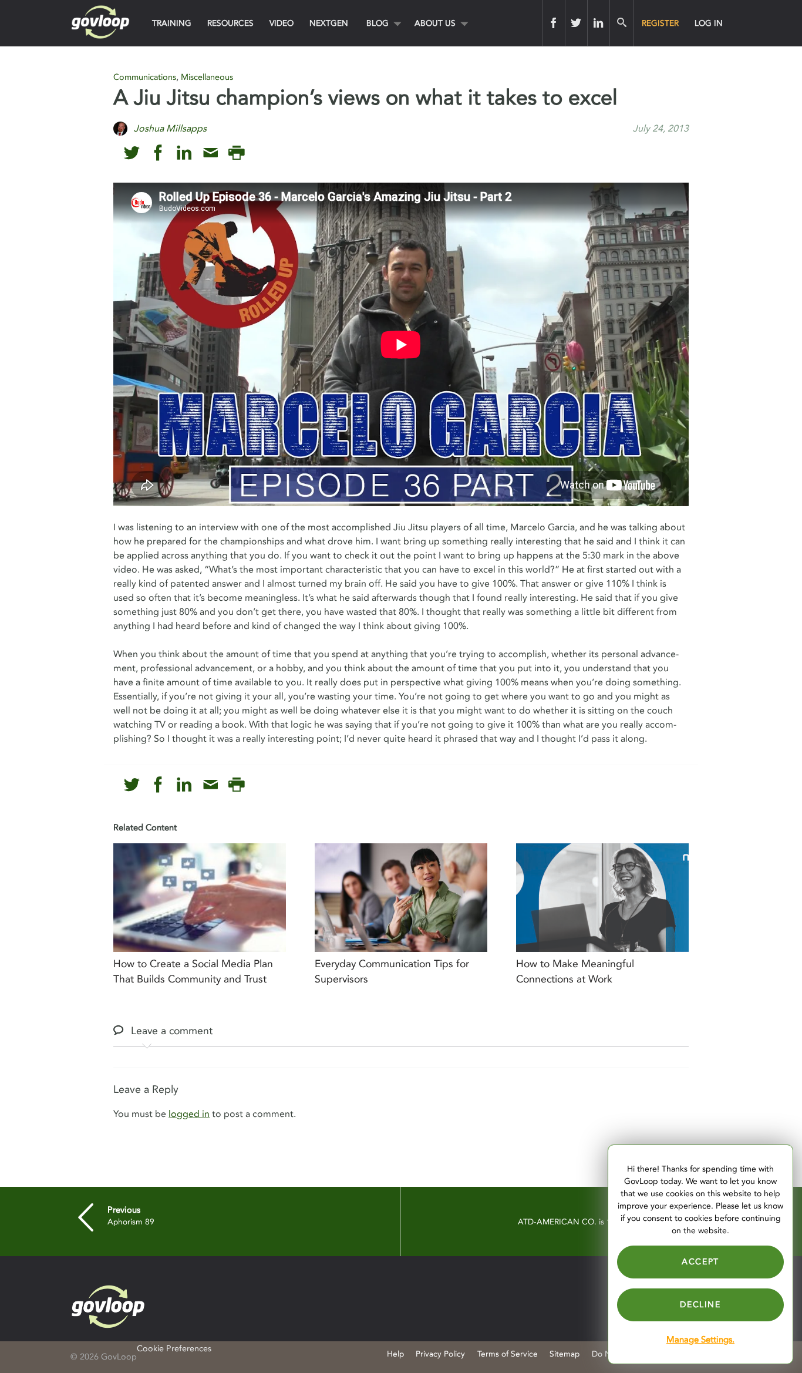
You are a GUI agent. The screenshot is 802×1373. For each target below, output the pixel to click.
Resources (230, 23)
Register (660, 23)
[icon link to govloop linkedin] (184, 153)
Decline (700, 1304)
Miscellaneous (207, 77)
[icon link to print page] (236, 153)
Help (395, 1353)
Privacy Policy (440, 1353)
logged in (189, 1114)
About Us (435, 23)
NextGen (328, 23)
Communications (144, 77)
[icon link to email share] (210, 153)
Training (171, 23)
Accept (700, 1261)
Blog (377, 23)
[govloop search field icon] (621, 23)
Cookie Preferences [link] (174, 1348)
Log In (709, 23)
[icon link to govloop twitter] (132, 153)
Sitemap (564, 1353)
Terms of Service (507, 1353)
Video (281, 23)
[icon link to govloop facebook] (158, 153)
